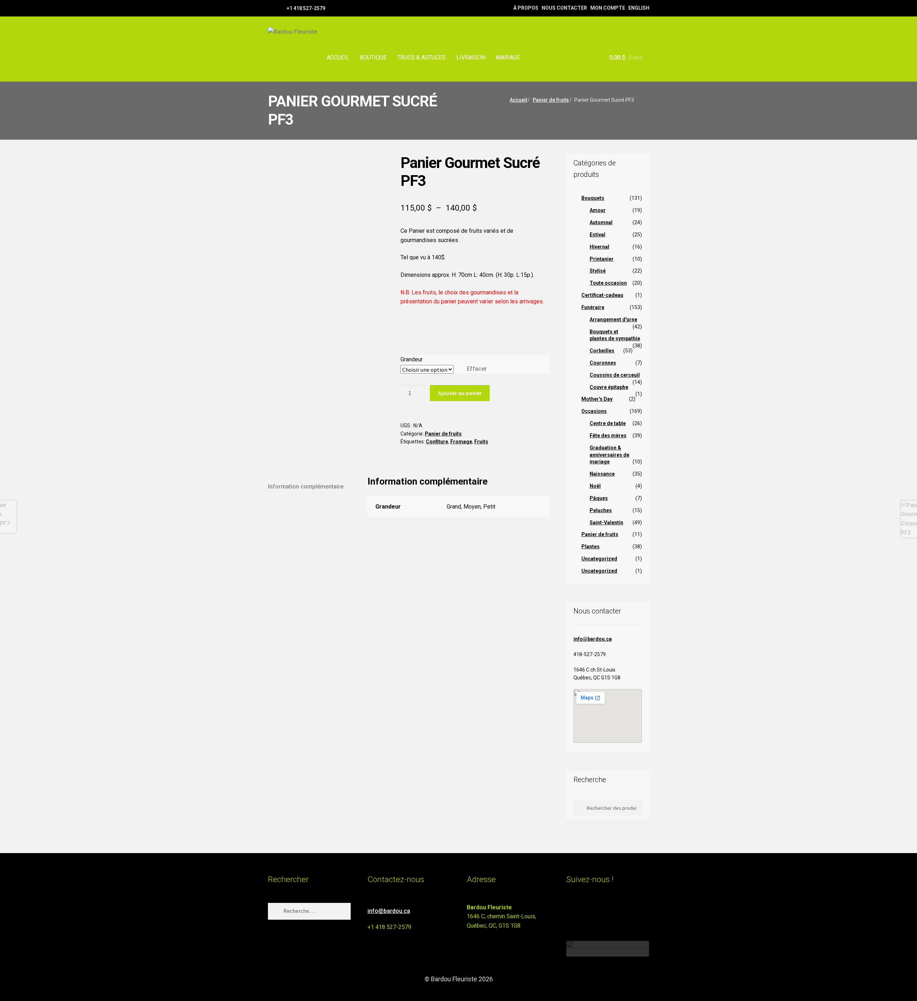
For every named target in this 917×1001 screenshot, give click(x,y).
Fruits (481, 441)
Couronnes (603, 363)
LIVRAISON (470, 57)
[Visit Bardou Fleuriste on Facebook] (584, 910)
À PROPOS (525, 8)
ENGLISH (638, 8)
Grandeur (411, 359)
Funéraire (592, 307)
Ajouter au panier (460, 392)
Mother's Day (597, 399)
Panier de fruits (551, 100)
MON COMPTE (607, 8)
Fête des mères (608, 435)
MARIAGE (508, 57)
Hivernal (599, 247)
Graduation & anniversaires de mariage (609, 455)
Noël (595, 486)
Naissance (602, 474)
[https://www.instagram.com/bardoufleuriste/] (280, 8)
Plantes (590, 546)
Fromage (461, 441)
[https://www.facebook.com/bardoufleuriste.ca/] (271, 8)
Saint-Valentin (606, 522)
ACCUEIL (338, 57)
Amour (598, 210)
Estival (597, 234)
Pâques (599, 498)
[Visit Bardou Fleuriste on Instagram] (570, 910)
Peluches (601, 510)
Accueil (518, 100)
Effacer (477, 368)
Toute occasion (608, 283)
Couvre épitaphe (609, 387)
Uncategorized (599, 559)
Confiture (437, 441)
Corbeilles (602, 350)
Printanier (602, 259)
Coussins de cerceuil (615, 375)
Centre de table (608, 423)
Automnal (601, 222)
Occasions (594, 411)
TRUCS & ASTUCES (421, 57)
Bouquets (592, 198)
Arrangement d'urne (613, 319)
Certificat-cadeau (602, 295)
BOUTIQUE (373, 57)
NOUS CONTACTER (564, 8)
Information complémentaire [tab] (306, 486)
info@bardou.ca (592, 639)
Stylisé (598, 271)
